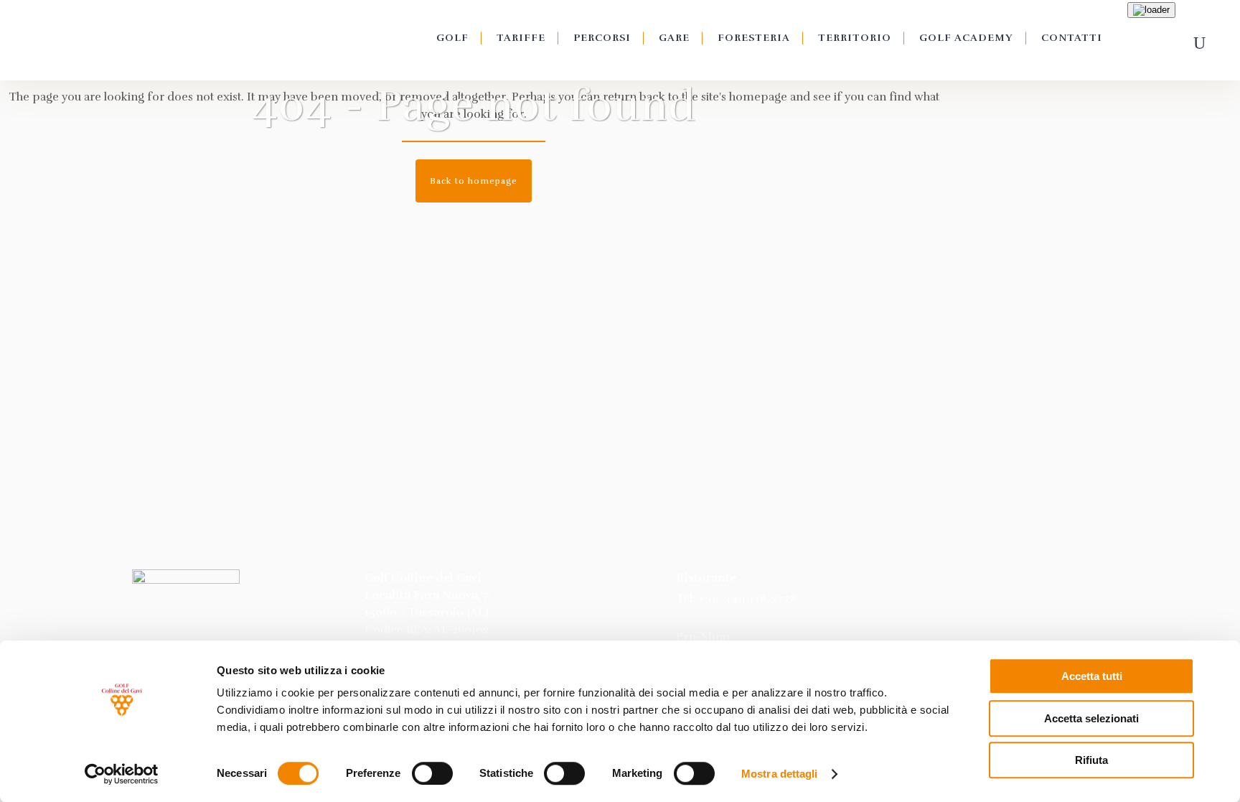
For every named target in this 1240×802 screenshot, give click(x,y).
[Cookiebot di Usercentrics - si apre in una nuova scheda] (121, 774)
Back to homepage (473, 181)
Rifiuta (1091, 760)
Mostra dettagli (779, 774)
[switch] (432, 773)
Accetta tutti (1091, 676)
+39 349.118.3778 (748, 598)
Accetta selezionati (1091, 718)
